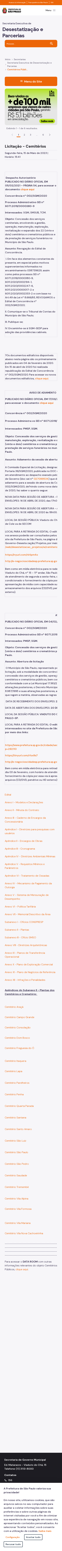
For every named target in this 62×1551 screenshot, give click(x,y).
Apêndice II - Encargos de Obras (23, 841)
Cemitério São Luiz (15, 1140)
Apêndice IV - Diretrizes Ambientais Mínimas (30, 856)
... (37, 134)
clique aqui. (41, 378)
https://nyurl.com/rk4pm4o (21, 554)
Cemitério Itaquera (15, 1061)
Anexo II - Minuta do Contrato (22, 810)
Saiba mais (44, 1531)
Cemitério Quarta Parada (19, 1106)
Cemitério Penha (14, 1094)
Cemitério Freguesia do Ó (19, 1048)
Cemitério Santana (15, 1117)
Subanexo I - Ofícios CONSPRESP (24, 922)
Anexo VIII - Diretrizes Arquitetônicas (26, 945)
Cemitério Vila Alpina (16, 1198)
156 (52, 2)
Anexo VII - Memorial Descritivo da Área (27, 914)
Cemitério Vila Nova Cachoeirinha (24, 1233)
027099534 (41, 478)
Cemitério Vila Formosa (18, 1209)
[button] (50, 134)
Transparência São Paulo (38, 2)
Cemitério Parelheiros (17, 1082)
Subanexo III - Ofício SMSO (20, 937)
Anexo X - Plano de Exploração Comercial (29, 964)
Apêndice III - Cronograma (20, 848)
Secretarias (20, 59)
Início (7, 59)
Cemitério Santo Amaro (18, 1129)
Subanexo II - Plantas (17, 929)
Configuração (13, 1537)
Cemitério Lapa (13, 1071)
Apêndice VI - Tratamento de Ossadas (27, 875)
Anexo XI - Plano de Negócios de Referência (30, 972)
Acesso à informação (17, 2)
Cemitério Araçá (14, 1007)
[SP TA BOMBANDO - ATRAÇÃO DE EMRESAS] (31, 106)
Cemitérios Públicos (18, 69)
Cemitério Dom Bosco (17, 1037)
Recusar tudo (13, 1544)
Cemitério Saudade (16, 1175)
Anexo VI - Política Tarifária (20, 906)
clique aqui (27, 189)
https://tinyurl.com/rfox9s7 (21, 755)
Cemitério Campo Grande (19, 1017)
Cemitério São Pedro (17, 1164)
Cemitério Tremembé (17, 1187)
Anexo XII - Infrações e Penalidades (25, 980)
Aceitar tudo (33, 1537)
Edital (8, 794)
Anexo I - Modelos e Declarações (24, 802)
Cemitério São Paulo (16, 1152)
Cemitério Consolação (18, 1027)
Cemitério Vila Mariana (18, 1223)
